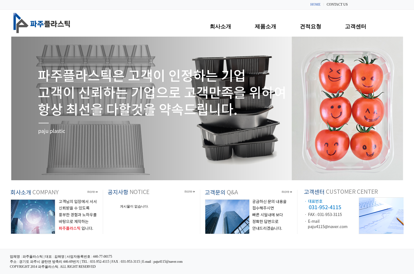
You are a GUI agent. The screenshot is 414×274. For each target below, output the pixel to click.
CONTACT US (337, 4)
